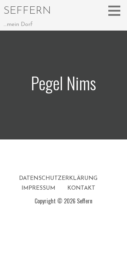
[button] (117, 10)
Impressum (38, 188)
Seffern (27, 11)
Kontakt (81, 188)
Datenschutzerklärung (58, 178)
